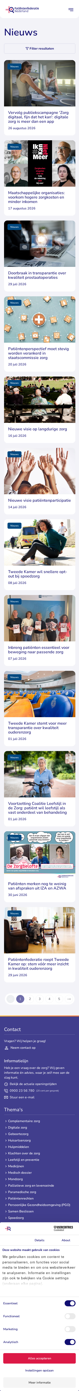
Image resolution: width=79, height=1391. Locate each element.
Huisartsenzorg (19, 1140)
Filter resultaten (42, 48)
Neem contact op (23, 1048)
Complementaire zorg (24, 1121)
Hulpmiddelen (18, 1147)
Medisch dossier (20, 1173)
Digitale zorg (17, 1128)
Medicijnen (16, 1166)
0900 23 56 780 (34, 1091)
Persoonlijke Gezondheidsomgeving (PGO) (39, 1205)
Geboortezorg (18, 1134)
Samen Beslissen (21, 1211)
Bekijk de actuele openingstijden (33, 1084)
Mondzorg (15, 1179)
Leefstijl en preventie (23, 1160)
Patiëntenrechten (21, 1198)
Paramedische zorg (22, 1192)
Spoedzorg (16, 1218)
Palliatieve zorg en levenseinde (31, 1186)
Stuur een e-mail (22, 1097)
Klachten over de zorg (24, 1153)
